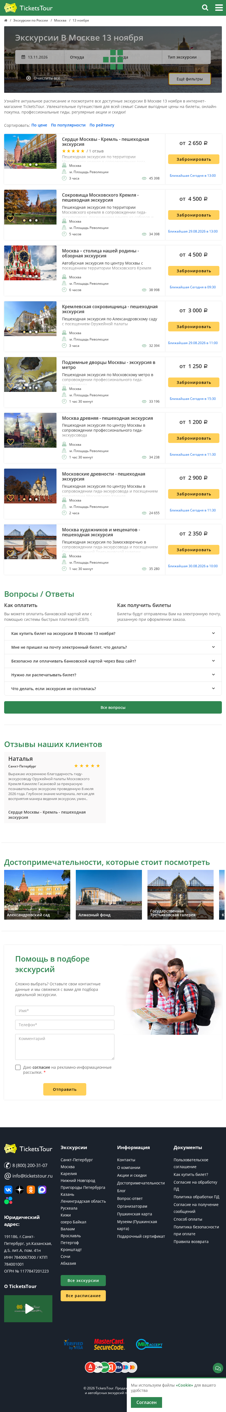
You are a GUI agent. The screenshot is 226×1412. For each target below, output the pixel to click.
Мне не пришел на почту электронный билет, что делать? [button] (69, 647)
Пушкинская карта (134, 1213)
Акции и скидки (132, 1175)
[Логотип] (28, 8)
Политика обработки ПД (196, 1196)
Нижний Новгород (78, 1180)
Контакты (126, 1159)
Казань (67, 1194)
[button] (219, 8)
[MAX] (42, 1190)
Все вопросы (113, 707)
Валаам (68, 1228)
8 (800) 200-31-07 (29, 1165)
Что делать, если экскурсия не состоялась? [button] (53, 688)
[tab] (113, 633)
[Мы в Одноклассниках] (31, 1190)
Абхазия (68, 1263)
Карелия (69, 1173)
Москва (68, 1166)
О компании (128, 1167)
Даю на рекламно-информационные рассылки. (67, 1070)
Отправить (65, 1089)
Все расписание (83, 1295)
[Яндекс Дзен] (19, 1190)
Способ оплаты (188, 1219)
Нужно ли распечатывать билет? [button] (43, 674)
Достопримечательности (141, 1183)
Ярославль (71, 1235)
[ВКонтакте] (8, 1190)
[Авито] (8, 1201)
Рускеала (69, 1208)
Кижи (66, 1215)
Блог (121, 1190)
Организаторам (132, 1206)
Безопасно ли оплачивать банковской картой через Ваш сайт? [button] (73, 661)
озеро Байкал (73, 1221)
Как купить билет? (191, 1174)
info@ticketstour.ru (28, 1176)
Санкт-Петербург (77, 1159)
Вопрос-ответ (130, 1198)
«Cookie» (184, 1385)
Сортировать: (17, 125)
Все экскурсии (83, 1280)
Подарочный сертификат (141, 1236)
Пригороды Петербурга (83, 1187)
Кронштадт (71, 1249)
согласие (41, 1067)
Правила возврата (191, 1241)
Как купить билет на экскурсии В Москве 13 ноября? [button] (63, 633)
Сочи (65, 1256)
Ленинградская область (83, 1201)
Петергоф (70, 1242)
